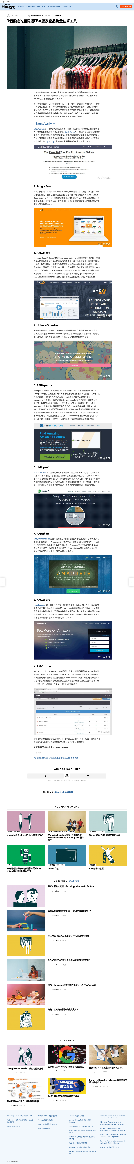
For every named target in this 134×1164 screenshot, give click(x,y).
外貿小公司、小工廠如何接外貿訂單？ (106, 1068)
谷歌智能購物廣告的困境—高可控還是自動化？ (69, 911)
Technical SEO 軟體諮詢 (45, 1120)
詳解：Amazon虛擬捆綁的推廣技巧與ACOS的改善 (72, 985)
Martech (41, 6)
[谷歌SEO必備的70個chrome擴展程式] (67, 1054)
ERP (103, 831)
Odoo (10, 865)
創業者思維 (17, 831)
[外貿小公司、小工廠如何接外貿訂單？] (108, 1055)
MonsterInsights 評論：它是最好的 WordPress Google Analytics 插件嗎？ (66, 837)
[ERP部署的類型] (108, 855)
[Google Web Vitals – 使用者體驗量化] (26, 1055)
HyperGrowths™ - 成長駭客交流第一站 (81, 1126)
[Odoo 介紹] (67, 855)
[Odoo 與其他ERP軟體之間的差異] (108, 822)
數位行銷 (31, 6)
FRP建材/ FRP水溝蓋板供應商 (109, 1147)
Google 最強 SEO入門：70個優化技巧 (25, 835)
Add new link (126, 6)
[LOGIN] (117, 7)
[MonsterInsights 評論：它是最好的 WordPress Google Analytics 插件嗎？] (67, 822)
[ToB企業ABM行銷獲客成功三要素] (67, 1086)
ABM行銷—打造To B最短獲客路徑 (23, 1101)
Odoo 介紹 (53, 869)
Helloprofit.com (40, 472)
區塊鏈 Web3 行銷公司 (14, 1126)
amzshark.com (40, 605)
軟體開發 (71, 831)
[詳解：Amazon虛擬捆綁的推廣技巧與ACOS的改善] (26, 994)
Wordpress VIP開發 (44, 1128)
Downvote (88, 776)
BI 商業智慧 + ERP (54, 6)
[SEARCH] (114, 6)
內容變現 (10, 831)
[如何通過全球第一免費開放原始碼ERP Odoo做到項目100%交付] (26, 855)
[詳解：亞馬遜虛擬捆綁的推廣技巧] (26, 1019)
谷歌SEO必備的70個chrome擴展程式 (66, 1067)
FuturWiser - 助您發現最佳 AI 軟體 (80, 1147)
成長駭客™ (21, 6)
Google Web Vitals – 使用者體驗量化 (25, 1069)
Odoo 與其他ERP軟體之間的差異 (104, 835)
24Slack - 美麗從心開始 (76, 1116)
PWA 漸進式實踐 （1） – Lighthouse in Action (71, 886)
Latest (7, 1)
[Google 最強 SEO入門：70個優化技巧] (26, 822)
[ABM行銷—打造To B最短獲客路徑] (26, 1088)
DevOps (66, 6)
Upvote (45, 776)
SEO (50, 831)
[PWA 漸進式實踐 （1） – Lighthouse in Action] (26, 896)
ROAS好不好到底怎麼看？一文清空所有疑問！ (69, 936)
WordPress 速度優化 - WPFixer (48, 1124)
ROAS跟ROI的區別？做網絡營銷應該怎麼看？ (69, 960)
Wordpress (57, 831)
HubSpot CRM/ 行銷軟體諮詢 (47, 1116)
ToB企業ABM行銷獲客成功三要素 (63, 1096)
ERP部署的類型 (96, 869)
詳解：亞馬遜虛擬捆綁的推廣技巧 (63, 1010)
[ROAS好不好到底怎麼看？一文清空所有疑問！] (26, 945)
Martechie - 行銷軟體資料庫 (78, 1143)
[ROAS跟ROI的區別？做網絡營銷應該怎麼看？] (26, 970)
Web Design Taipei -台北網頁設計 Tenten (20, 1116)
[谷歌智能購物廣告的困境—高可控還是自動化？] (26, 920)
